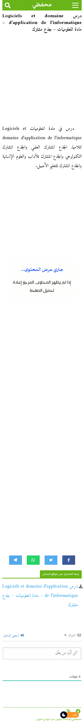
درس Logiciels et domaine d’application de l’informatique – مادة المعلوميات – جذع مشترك (40, 595)
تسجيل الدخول (11, 636)
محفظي (42, 4)
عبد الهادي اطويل (45, 719)
